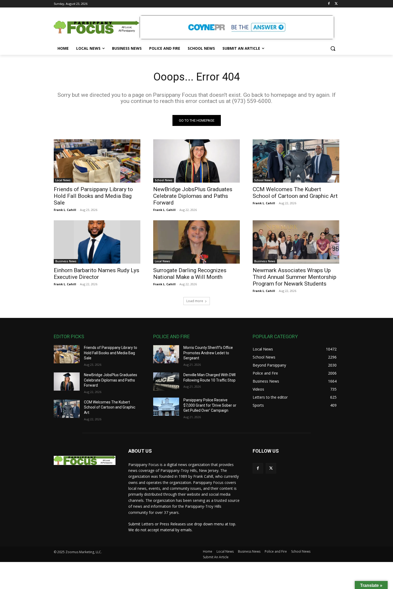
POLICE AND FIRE (171, 336)
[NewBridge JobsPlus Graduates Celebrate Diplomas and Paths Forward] (196, 161)
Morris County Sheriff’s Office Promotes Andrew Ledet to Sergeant (208, 352)
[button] (332, 48)
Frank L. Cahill (65, 210)
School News (163, 180)
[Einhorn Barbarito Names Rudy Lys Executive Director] (97, 242)
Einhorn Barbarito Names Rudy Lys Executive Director (96, 273)
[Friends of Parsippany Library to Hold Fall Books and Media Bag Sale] (97, 161)
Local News (63, 180)
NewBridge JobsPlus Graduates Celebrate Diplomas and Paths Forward (192, 196)
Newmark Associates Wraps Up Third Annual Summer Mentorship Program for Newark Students (294, 277)
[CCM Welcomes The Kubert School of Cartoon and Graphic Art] (296, 161)
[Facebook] (329, 4)
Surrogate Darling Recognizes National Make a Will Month (189, 273)
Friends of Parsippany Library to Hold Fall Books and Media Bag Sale (93, 196)
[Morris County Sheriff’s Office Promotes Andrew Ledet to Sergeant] (166, 354)
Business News (65, 261)
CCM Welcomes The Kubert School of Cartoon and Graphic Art (295, 192)
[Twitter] (336, 4)
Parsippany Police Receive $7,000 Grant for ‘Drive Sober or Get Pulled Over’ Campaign (209, 405)
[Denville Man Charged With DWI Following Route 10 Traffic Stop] (166, 381)
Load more (194, 301)
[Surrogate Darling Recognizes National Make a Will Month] (196, 242)
